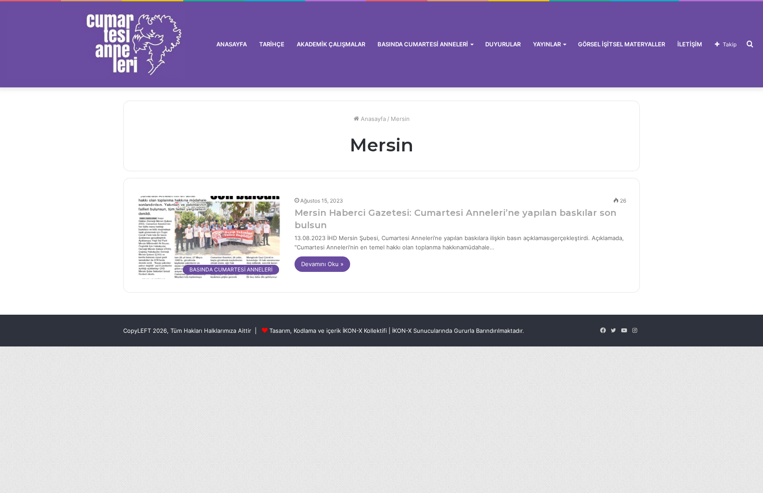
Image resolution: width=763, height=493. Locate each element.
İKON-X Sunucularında (422, 330)
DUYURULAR (503, 44)
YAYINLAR (547, 44)
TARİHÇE (271, 44)
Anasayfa (372, 118)
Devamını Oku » (322, 263)
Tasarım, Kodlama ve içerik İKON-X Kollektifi (328, 330)
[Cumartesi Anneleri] (96, 44)
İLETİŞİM (689, 44)
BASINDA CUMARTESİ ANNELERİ (423, 44)
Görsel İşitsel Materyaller (621, 44)
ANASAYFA (231, 44)
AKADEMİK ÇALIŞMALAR (331, 44)
